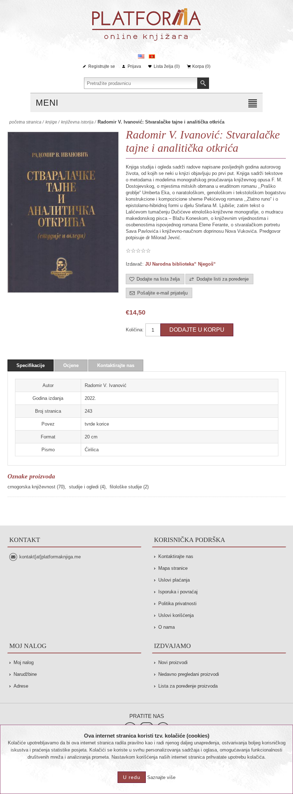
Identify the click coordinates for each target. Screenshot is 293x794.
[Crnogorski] (152, 56)
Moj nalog (24, 662)
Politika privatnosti (177, 603)
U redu (131, 777)
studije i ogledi (84, 486)
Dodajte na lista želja (158, 279)
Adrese (21, 686)
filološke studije (126, 486)
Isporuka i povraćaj (178, 591)
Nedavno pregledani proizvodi (188, 674)
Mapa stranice (173, 568)
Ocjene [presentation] (71, 365)
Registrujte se (101, 66)
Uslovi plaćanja (174, 580)
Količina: (135, 329)
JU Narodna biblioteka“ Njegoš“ (180, 264)
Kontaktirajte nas (175, 556)
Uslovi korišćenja (176, 615)
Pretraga (203, 83)
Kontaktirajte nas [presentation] (115, 365)
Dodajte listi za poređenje (223, 279)
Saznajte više (161, 777)
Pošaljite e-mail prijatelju (162, 293)
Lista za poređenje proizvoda (188, 686)
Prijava (134, 66)
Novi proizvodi (173, 662)
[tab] (31, 365)
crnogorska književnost (31, 486)
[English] (141, 56)
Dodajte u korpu (196, 330)
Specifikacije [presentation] (30, 365)
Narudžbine (25, 674)
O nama (166, 627)
